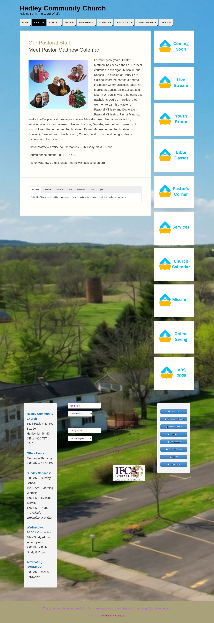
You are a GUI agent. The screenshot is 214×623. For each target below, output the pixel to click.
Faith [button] (70, 190)
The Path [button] (47, 190)
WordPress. (119, 616)
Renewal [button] (59, 190)
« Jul (116, 451)
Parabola (106, 616)
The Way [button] (35, 190)
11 (119, 428)
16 (143, 428)
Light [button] (101, 190)
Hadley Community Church (63, 8)
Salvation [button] (81, 190)
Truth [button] (92, 190)
